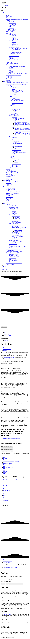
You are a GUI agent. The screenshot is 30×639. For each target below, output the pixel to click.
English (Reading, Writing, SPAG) (16, 100)
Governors (8, 64)
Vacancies (8, 80)
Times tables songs (16, 99)
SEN (7, 178)
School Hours (9, 76)
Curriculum (8, 85)
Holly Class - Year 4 (13, 223)
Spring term (17, 218)
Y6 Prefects (11, 21)
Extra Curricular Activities (12, 63)
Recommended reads (16, 108)
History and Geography (14, 115)
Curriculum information (14, 47)
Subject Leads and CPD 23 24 (10, 479)
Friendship (14, 42)
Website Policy (6, 562)
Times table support (16, 225)
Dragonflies (14, 213)
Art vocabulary (15, 151)
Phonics (13, 51)
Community (14, 38)
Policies (8, 169)
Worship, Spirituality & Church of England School (17, 73)
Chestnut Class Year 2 (14, 256)
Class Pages (8, 204)
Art (9, 145)
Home (4, 12)
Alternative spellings (16, 235)
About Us (5, 14)
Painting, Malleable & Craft (18, 91)
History (13, 127)
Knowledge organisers (17, 143)
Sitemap (5, 559)
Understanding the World (14, 53)
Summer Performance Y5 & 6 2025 (14, 263)
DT (9, 138)
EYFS (10, 86)
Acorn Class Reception (14, 254)
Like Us (6, 340)
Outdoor (13, 89)
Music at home (15, 165)
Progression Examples (16, 52)
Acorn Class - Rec (13, 205)
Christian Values (9, 67)
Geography (14, 117)
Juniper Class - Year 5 (13, 240)
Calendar (8, 185)
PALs (10, 26)
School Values (12, 40)
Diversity (14, 37)
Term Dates (8, 183)
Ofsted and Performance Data (12, 172)
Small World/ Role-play (17, 90)
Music (10, 157)
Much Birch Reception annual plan (19, 48)
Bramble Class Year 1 (13, 255)
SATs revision (12, 245)
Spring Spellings (18, 230)
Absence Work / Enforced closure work (15, 252)
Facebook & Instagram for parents (13, 75)
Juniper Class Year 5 (13, 260)
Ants (13, 209)
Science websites (15, 106)
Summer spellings (18, 231)
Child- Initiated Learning (14, 56)
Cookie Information (7, 561)
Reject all (3, 583)
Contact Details (9, 17)
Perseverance (15, 44)
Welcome (8, 15)
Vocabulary (14, 139)
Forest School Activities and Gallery (14, 251)
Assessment (8, 176)
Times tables (14, 242)
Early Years (8, 33)
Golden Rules (9, 77)
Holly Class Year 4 (13, 259)
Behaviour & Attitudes (11, 31)
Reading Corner (9, 194)
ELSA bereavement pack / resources (14, 200)
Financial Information (11, 78)
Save (13, 637)
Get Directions (7, 335)
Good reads (14, 142)
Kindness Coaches (13, 25)
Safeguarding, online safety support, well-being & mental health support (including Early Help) (17, 83)
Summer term (17, 219)
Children (5, 203)
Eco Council (11, 28)
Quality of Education (10, 30)
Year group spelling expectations (19, 227)
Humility (14, 45)
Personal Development (11, 29)
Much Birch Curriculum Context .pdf (11, 438)
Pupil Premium (9, 170)
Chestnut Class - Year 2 (14, 208)
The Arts (11, 54)
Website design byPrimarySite (10, 567)
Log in (6, 5)
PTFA (7, 190)
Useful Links (14, 94)
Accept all (8, 583)
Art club (13, 155)
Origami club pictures (16, 222)
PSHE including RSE (13, 137)
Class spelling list (15, 233)
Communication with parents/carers (16, 59)
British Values (9, 179)
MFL (10, 167)
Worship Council (12, 24)
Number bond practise (16, 241)
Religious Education (13, 114)
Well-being (8, 198)
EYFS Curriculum (16, 87)
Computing (11, 156)
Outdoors (11, 57)
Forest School (9, 62)
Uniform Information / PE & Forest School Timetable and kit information (15, 192)
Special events (12, 58)
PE (9, 136)
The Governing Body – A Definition (17, 66)
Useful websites (15, 141)
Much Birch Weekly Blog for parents (14, 181)
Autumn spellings (18, 228)
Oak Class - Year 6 (13, 244)
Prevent (7, 199)
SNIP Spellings (15, 232)
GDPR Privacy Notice (11, 175)
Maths (10, 96)
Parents (5, 186)
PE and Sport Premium (11, 171)
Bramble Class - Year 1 (14, 207)
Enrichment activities (16, 164)
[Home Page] (4, 269)
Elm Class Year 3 (12, 258)
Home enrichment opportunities (19, 152)
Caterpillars (14, 212)
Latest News (9, 184)
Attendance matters (10, 189)
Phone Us (6, 332)
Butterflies (14, 211)
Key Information (7, 81)
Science (10, 105)
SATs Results (9, 174)
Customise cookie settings (17, 583)
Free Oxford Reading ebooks (15, 247)
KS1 (16, 111)
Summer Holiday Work (11, 264)
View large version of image (7, 446)
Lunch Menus (9, 195)
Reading (13, 101)
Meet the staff (9, 16)
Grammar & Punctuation (17, 103)
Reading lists (14, 237)
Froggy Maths (15, 98)
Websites (11, 61)
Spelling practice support (17, 236)
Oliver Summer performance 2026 (13, 249)
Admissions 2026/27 (10, 188)
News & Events (6, 180)
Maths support (15, 226)
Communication (15, 39)
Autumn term (17, 217)
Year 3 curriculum (16, 216)
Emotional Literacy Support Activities (17, 246)
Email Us (6, 334)
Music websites (15, 166)
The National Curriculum (8, 357)
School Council (12, 23)
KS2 (16, 113)
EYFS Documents (16, 49)
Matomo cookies (7, 614)
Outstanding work (16, 109)
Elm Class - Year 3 (13, 214)
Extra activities (15, 221)
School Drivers (12, 34)
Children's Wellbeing (10, 250)
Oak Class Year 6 (13, 261)
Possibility (14, 35)
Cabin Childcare (9, 197)
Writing (13, 104)
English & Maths (15, 92)
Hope (13, 43)
